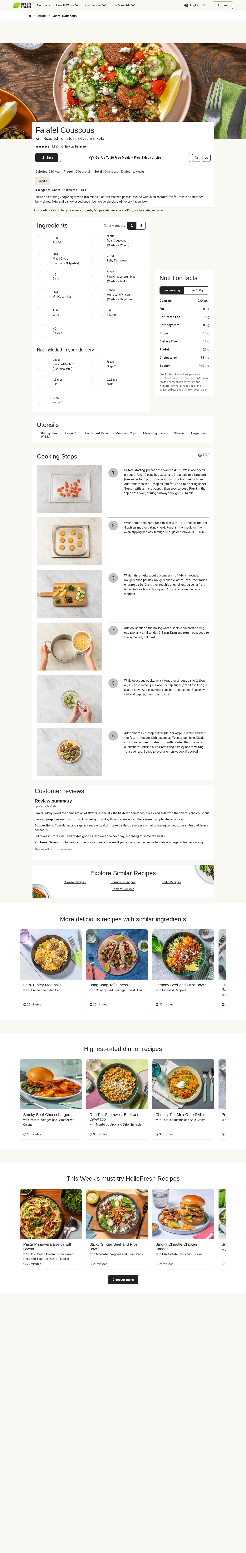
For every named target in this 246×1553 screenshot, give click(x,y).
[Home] (29, 16)
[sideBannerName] (184, 241)
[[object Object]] (196, 158)
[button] (195, 5)
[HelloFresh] (22, 5)
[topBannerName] (123, 32)
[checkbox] (36, 146)
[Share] (207, 158)
